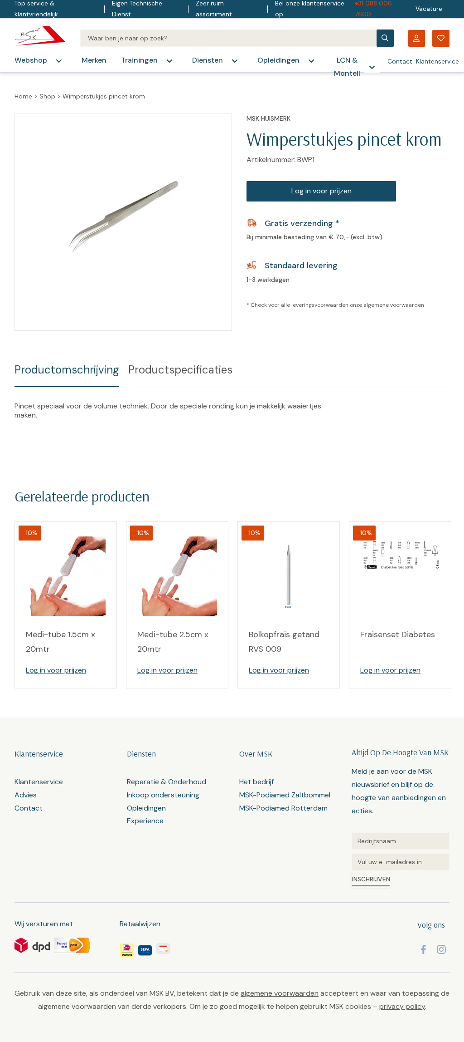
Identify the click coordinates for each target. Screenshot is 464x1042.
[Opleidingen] (311, 60)
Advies (25, 795)
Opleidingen (278, 60)
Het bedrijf (256, 781)
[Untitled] (401, 841)
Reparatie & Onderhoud (166, 781)
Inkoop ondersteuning (163, 795)
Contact (399, 61)
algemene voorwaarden (393, 305)
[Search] (228, 38)
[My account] (416, 38)
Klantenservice (437, 61)
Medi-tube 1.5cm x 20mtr (60, 641)
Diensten (207, 60)
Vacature (429, 9)
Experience (145, 821)
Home (23, 96)
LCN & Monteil (347, 66)
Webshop (30, 60)
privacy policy (402, 1006)
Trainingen (139, 60)
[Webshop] (59, 60)
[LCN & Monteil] (372, 67)
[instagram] (441, 949)
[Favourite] (441, 38)
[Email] (401, 861)
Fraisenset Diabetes (397, 634)
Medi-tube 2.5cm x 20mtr (172, 641)
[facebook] (423, 949)
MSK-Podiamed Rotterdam (283, 808)
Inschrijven (371, 879)
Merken (94, 60)
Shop (47, 96)
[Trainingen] (169, 60)
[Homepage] (40, 38)
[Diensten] (235, 60)
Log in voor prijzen (321, 191)
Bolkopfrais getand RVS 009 (284, 641)
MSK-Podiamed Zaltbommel (284, 795)
